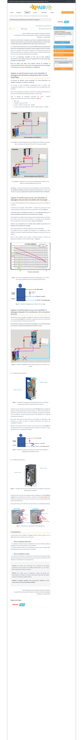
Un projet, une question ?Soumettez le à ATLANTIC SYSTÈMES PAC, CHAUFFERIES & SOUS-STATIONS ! (63, 33)
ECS (39, 91)
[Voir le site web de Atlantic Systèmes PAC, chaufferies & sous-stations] (63, 22)
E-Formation (43, 12)
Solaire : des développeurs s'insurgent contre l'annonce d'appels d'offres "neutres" (31, 1)
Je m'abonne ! (63, 68)
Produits (35, 12)
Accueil (11, 12)
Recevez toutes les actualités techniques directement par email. (63, 62)
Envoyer (62, 42)
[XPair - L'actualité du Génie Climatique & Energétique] (41, 7)
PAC (32, 93)
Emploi (52, 12)
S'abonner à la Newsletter (67, 12)
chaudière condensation (25, 65)
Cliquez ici (38, 98)
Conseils (27, 12)
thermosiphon (44, 497)
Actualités (18, 12)
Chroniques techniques (18, 15)
